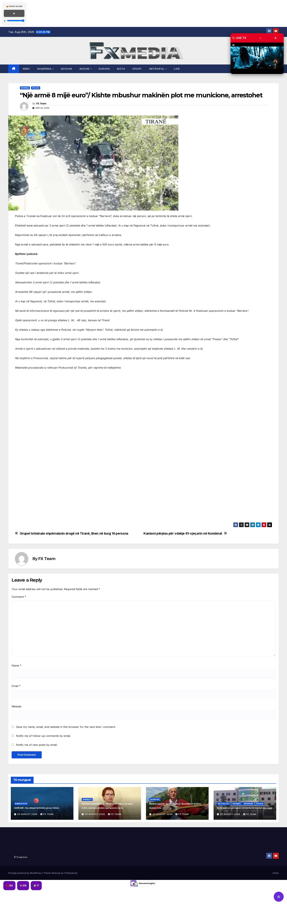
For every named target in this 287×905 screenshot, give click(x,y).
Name (16, 665)
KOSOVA (66, 68)
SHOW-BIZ (155, 799)
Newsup (56, 873)
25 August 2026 (27, 814)
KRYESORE (248, 804)
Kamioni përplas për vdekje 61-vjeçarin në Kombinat (183, 533)
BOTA (121, 68)
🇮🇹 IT (36, 885)
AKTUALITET (224, 804)
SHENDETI (87, 799)
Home (276, 873)
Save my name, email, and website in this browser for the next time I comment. (66, 727)
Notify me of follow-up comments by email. (43, 735)
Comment (19, 596)
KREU (26, 68)
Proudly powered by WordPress (25, 873)
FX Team (41, 103)
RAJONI (85, 68)
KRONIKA (25, 88)
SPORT (137, 68)
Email (16, 686)
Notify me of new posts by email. (36, 744)
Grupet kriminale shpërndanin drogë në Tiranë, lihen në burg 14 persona (74, 533)
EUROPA (104, 68)
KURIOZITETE (21, 804)
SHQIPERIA (44, 68)
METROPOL (157, 68)
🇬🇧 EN (23, 885)
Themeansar (70, 873)
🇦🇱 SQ (9, 885)
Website (16, 706)
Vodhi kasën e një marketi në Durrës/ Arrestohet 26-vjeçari (244, 808)
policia (35, 88)
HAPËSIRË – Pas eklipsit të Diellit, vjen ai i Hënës (36, 808)
